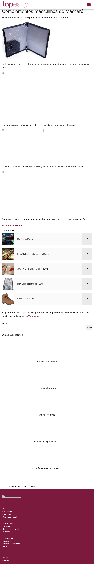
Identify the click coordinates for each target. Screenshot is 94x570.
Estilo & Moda (7, 524)
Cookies (5, 560)
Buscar (5, 324)
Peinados (6, 532)
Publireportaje (7, 538)
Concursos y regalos (10, 517)
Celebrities (6, 514)
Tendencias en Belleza (11, 544)
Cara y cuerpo (7, 509)
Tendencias (6, 541)
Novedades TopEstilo (10, 529)
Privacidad (6, 558)
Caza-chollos (7, 512)
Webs (4, 546)
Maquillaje (6, 526)
